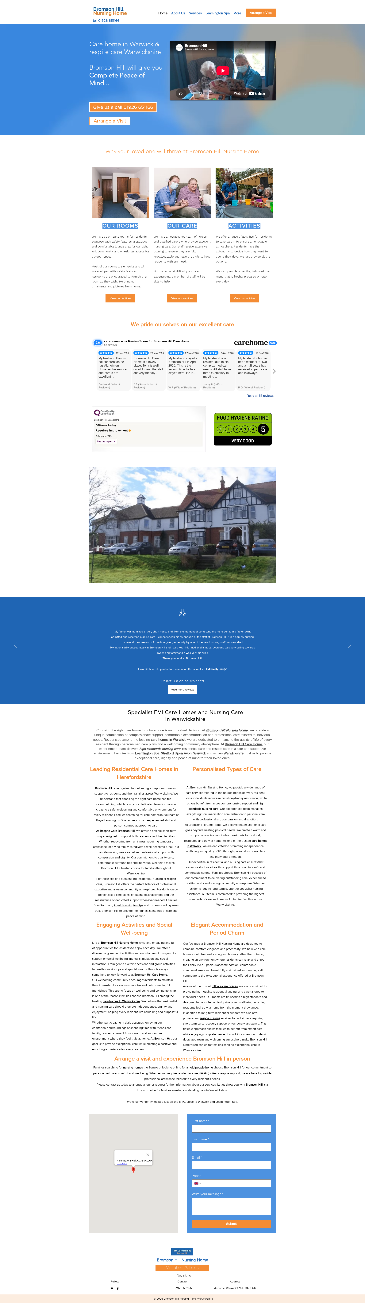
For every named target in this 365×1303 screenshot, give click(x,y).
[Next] (349, 645)
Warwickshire (136, 873)
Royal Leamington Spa (128, 905)
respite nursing (210, 1018)
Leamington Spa (226, 1101)
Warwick (203, 1101)
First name (200, 1121)
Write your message (207, 1194)
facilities (194, 943)
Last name (200, 1139)
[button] (182, 525)
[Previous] (15, 645)
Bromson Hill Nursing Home (208, 787)
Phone (197, 1176)
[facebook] (118, 1289)
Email (197, 1157)
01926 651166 (108, 20)
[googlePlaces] (112, 1289)
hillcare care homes (225, 986)
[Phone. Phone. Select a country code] (198, 1183)
